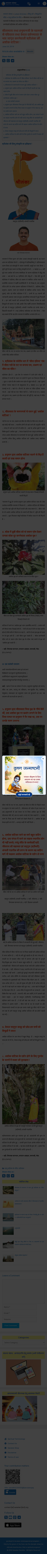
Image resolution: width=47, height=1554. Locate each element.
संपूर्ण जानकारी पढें (24, 794)
